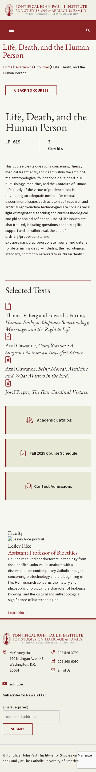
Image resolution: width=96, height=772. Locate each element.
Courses (43, 67)
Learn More (17, 612)
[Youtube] (24, 684)
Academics (24, 67)
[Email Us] (72, 671)
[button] (88, 30)
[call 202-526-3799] (72, 654)
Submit (17, 729)
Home (8, 67)
